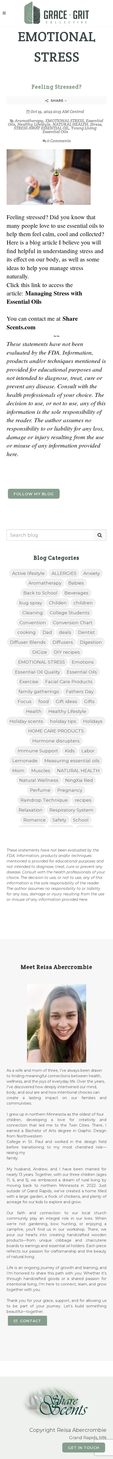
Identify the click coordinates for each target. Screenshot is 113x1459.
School (81, 820)
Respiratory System (71, 810)
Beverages (76, 592)
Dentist (86, 632)
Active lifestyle (28, 573)
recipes (83, 800)
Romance (34, 820)
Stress (95, 124)
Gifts (89, 701)
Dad (47, 632)
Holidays (92, 721)
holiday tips (63, 721)
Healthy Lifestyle (33, 124)
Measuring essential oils (72, 760)
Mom (18, 770)
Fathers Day (80, 691)
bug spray (30, 602)
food (43, 701)
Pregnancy (69, 790)
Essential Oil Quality (37, 672)
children (83, 602)
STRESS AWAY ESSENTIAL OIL (41, 128)
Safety (59, 820)
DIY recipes (67, 652)
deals (65, 632)
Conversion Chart (73, 622)
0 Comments (59, 141)
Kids (70, 750)
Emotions (83, 662)
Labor (88, 750)
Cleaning (32, 612)
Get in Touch (83, 1447)
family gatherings (39, 691)
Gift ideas (66, 701)
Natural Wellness (38, 780)
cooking (26, 632)
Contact (30, 1321)
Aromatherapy (29, 120)
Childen (58, 602)
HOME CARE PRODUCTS (56, 731)
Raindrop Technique (44, 800)
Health (34, 711)
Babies (76, 583)
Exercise (28, 681)
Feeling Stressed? (57, 86)
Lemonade (25, 760)
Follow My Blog (34, 494)
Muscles (40, 770)
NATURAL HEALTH (70, 124)
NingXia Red (79, 780)
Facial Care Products (69, 681)
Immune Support (38, 750)
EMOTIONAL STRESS (64, 120)
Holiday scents (26, 721)
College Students (70, 612)
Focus (25, 701)
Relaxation (31, 810)
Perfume (40, 790)
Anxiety (91, 573)
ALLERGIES (64, 573)
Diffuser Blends (28, 642)
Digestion (91, 642)
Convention (32, 622)
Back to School (40, 592)
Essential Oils (82, 672)
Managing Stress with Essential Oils (44, 297)
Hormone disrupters (56, 740)
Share (57, 101)
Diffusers (63, 642)
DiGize (39, 652)
